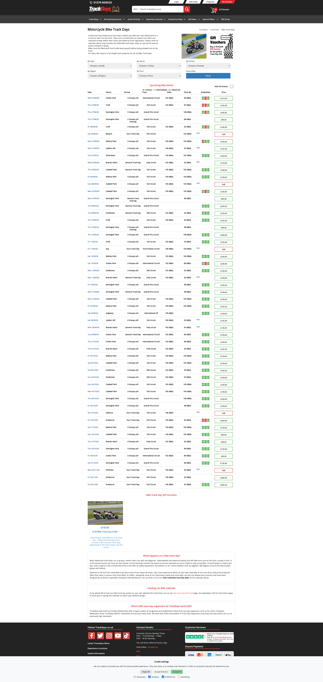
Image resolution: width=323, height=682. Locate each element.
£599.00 (223, 420)
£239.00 (223, 112)
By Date (91, 61)
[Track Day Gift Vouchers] (220, 46)
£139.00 (223, 177)
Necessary (141, 677)
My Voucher (227, 2)
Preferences (170, 677)
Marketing (185, 677)
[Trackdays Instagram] (109, 638)
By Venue (141, 61)
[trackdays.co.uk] (104, 12)
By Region (92, 71)
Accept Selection (161, 672)
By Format (190, 61)
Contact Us (153, 647)
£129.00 (223, 356)
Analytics (155, 677)
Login (176, 2)
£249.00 (223, 264)
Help (138, 656)
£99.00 (223, 120)
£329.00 (223, 156)
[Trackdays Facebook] (92, 638)
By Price (140, 71)
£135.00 (223, 149)
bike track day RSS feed (183, 593)
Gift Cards (193, 2)
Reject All (146, 672)
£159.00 (223, 163)
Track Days (214, 29)
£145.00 (223, 349)
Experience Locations (97, 648)
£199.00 (223, 285)
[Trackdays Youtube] (118, 638)
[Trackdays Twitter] (100, 638)
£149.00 (223, 170)
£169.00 (223, 141)
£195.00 (223, 105)
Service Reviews (222, 637)
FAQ (138, 651)
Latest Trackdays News (98, 643)
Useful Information (96, 653)
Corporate (210, 2)
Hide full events (221, 86)
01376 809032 (102, 2)
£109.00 (223, 392)
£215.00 (223, 98)
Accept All (177, 672)
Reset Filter (191, 71)
